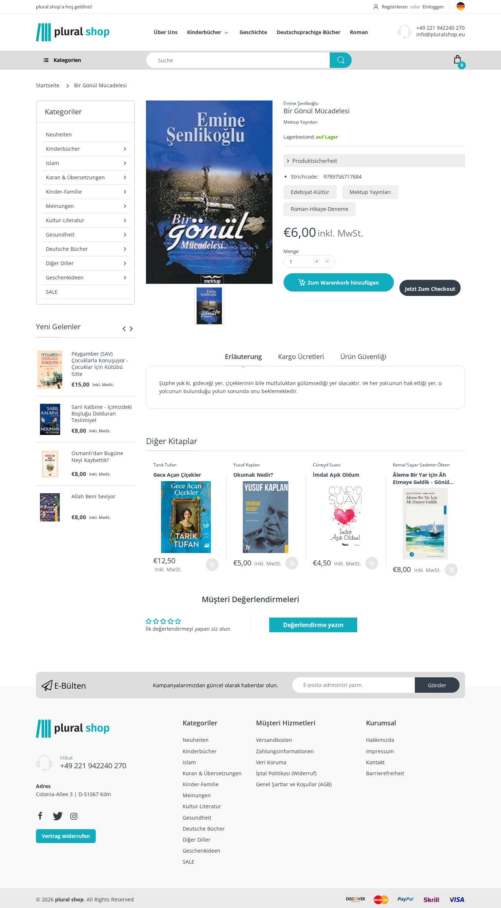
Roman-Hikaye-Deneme (319, 208)
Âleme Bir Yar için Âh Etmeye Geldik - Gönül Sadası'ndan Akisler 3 (421, 478)
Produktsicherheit (314, 160)
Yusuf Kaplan (246, 465)
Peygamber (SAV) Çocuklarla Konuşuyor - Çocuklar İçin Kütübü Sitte (100, 364)
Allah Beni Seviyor (94, 496)
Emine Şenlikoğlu (301, 103)
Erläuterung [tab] (243, 356)
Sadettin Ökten (435, 465)
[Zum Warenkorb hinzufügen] (212, 564)
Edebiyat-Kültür (310, 191)
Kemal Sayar (405, 465)
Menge (291, 251)
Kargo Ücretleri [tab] (301, 356)
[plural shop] (87, 32)
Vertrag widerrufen (66, 835)
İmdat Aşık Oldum (336, 474)
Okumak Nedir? (253, 474)
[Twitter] (57, 816)
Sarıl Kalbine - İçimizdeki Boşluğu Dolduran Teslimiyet (102, 414)
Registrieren (395, 6)
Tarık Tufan (164, 465)
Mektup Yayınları (301, 122)
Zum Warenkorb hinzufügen (343, 282)
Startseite (47, 85)
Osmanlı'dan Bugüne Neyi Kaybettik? (97, 456)
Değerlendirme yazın (313, 625)
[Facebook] (40, 816)
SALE (52, 291)
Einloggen (433, 6)
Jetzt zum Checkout (430, 288)
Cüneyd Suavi (326, 465)
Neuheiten (59, 134)
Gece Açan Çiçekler (177, 474)
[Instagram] (74, 816)
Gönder (437, 685)
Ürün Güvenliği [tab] (363, 356)
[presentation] (124, 328)
